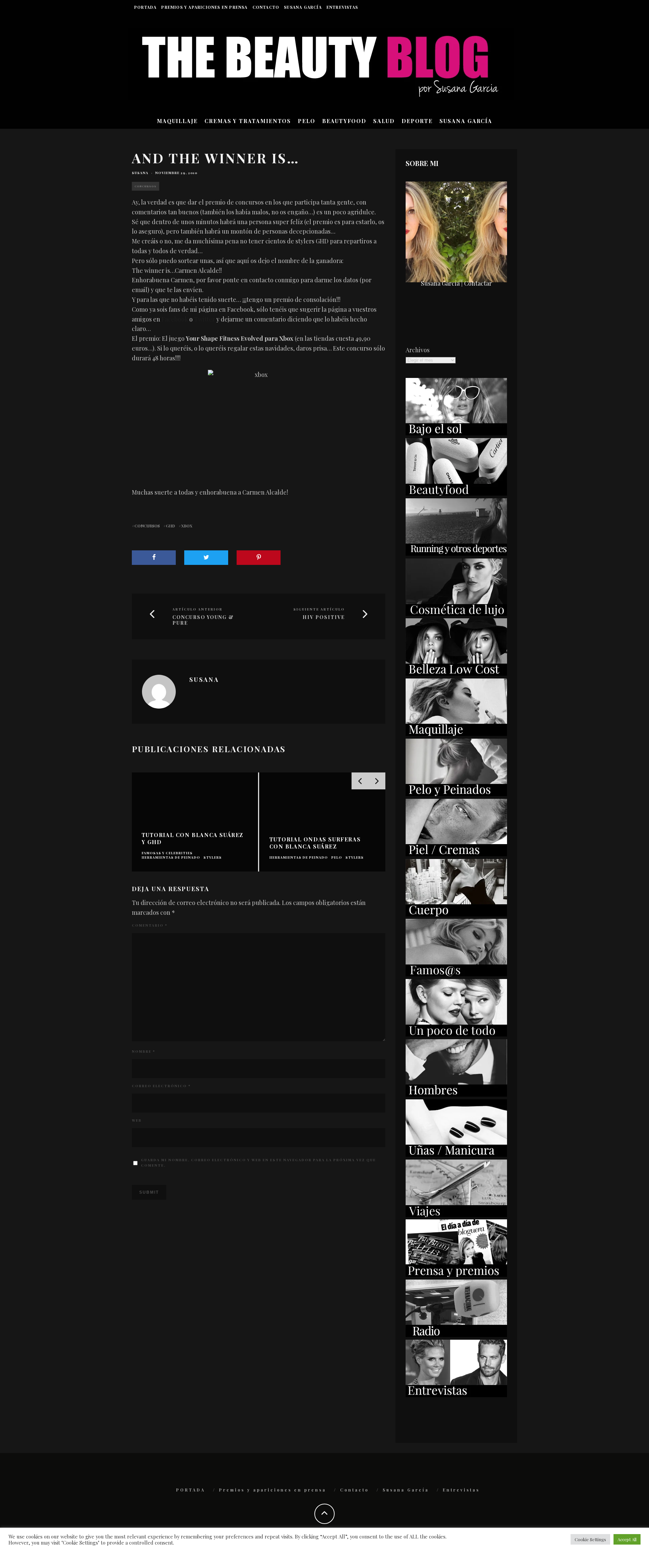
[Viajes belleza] (456, 1215)
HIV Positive (324, 617)
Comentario (149, 925)
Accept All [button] (627, 1539)
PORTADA (145, 7)
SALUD (384, 120)
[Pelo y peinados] (456, 794)
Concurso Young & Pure (203, 620)
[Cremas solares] (456, 433)
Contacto (266, 7)
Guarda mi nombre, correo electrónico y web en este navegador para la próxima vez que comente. (258, 1163)
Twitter (204, 319)
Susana (140, 172)
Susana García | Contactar (456, 283)
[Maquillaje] (456, 734)
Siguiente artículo (319, 609)
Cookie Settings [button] (590, 1539)
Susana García (303, 7)
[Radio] (456, 1335)
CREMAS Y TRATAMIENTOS (248, 120)
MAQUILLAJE (177, 120)
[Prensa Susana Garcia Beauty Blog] (456, 1274)
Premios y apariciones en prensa (204, 7)
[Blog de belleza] (456, 1034)
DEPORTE (417, 120)
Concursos (146, 186)
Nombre (143, 1051)
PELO (306, 120)
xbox (186, 525)
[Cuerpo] (456, 914)
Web (137, 1120)
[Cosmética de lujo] (456, 614)
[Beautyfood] (456, 493)
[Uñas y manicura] (456, 1154)
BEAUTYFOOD (344, 120)
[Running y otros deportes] (456, 553)
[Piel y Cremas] (456, 854)
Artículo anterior (197, 609)
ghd (170, 525)
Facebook (175, 319)
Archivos (418, 350)
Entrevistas (342, 7)
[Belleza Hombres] (456, 1094)
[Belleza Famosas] (456, 974)
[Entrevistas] (456, 1395)
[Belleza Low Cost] (456, 673)
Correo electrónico (161, 1085)
